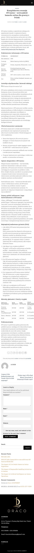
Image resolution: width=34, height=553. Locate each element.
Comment (6, 395)
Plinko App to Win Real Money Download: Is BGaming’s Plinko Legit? (25, 377)
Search (3, 444)
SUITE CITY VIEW (26, 486)
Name (5, 408)
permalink (28, 358)
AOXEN (25, 22)
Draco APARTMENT (14, 483)
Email (5, 416)
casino (17, 8)
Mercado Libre (5, 457)
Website (5, 423)
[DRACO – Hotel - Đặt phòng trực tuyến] (5, 3)
